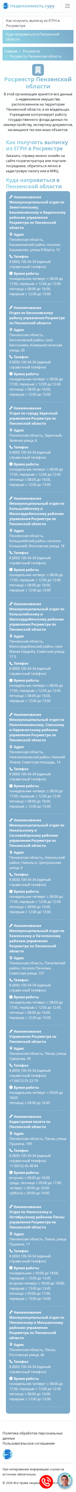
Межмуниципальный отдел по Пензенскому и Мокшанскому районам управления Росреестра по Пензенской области (36, 1327)
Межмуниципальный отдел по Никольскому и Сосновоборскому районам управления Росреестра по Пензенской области (36, 835)
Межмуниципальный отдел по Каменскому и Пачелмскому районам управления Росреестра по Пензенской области (36, 940)
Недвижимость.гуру (31, 6)
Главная (10, 51)
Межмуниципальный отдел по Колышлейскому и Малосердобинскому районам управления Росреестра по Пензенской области (36, 513)
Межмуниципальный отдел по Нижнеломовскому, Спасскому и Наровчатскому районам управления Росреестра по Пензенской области (36, 729)
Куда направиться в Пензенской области (32, 37)
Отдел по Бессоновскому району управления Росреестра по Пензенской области (37, 317)
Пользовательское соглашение (29, 1443)
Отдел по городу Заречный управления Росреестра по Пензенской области (33, 418)
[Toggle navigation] (67, 6)
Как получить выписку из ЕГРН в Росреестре (33, 23)
